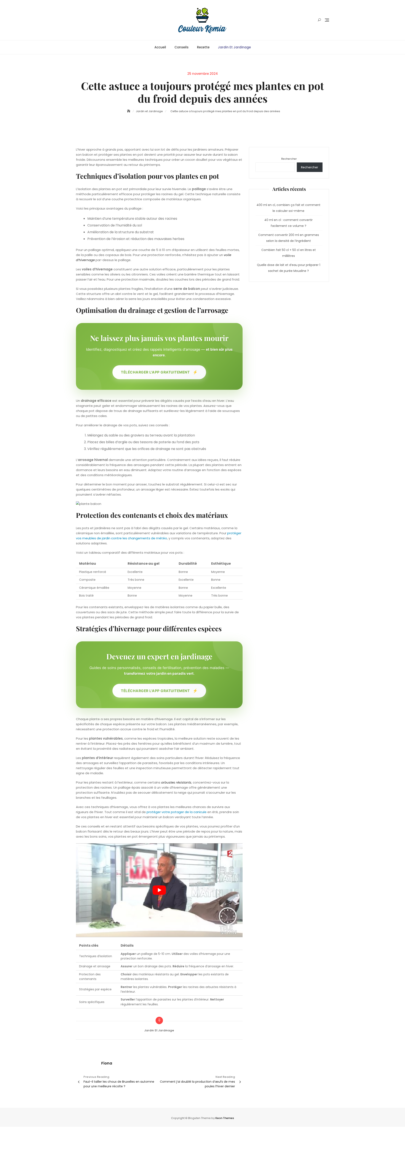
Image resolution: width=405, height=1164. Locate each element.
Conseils (181, 47)
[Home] (129, 111)
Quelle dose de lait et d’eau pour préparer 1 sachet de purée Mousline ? (288, 268)
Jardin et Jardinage (234, 47)
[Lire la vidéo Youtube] (159, 890)
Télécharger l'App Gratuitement (159, 372)
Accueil (160, 47)
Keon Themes (224, 1118)
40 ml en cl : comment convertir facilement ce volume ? (288, 223)
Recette (203, 47)
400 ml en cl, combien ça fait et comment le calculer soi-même (288, 208)
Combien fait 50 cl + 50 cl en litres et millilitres (288, 253)
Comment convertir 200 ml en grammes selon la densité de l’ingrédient (288, 238)
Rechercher (289, 159)
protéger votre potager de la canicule (177, 812)
